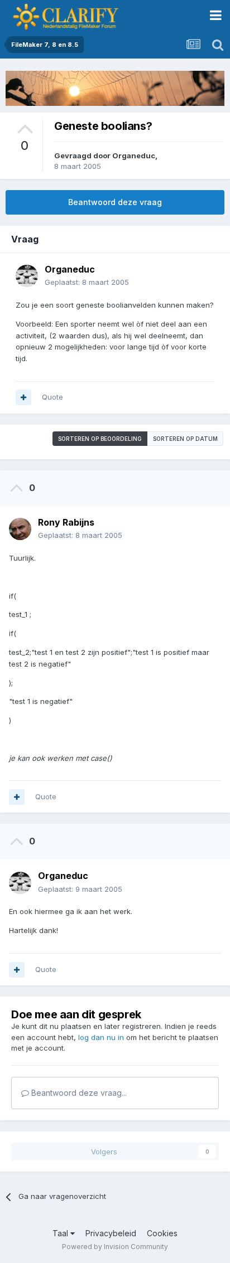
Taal (61, 1233)
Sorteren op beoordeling (100, 438)
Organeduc (133, 155)
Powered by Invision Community (115, 1246)
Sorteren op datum (185, 438)
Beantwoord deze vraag (115, 202)
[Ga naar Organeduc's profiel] (27, 276)
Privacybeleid (110, 1233)
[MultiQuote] (23, 397)
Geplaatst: (87, 282)
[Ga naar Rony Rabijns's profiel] (20, 529)
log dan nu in (101, 1037)
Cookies (162, 1233)
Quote (52, 396)
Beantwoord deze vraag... (78, 1092)
